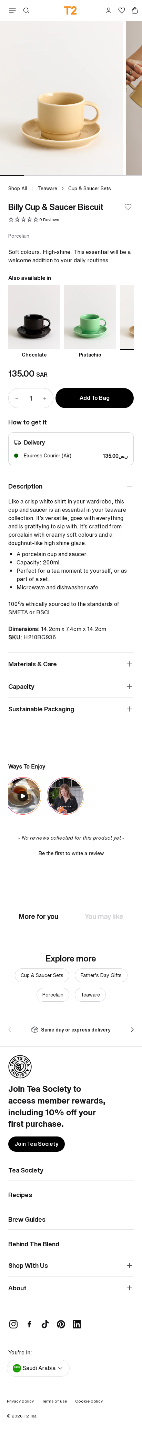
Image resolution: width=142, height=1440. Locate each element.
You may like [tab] (104, 916)
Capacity (21, 686)
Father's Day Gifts (101, 975)
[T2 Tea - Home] (70, 10)
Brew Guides (26, 1219)
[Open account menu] (108, 10)
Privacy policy (20, 1401)
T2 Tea (30, 1416)
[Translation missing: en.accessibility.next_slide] (130, 1029)
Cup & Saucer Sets (89, 188)
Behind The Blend (33, 1243)
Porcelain (52, 994)
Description (25, 486)
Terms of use (54, 1401)
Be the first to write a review (71, 853)
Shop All (17, 188)
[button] (33, 220)
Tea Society (25, 1170)
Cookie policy (89, 1401)
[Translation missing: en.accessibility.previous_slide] (11, 1029)
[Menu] (11, 10)
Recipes (20, 1194)
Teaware (47, 188)
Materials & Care (32, 663)
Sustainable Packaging (41, 708)
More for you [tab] (39, 916)
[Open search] (26, 10)
